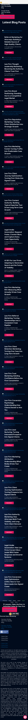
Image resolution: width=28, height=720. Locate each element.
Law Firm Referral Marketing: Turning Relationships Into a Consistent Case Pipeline (12, 320)
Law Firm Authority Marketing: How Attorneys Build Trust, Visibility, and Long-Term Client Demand (13, 519)
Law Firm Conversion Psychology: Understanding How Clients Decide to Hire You (13, 405)
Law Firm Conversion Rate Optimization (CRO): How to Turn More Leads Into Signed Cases (13, 582)
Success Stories (5, 4)
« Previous (4, 600)
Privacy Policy (4, 638)
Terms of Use (4, 636)
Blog (2, 7)
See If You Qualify (6, 6)
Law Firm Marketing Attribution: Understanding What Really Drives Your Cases (12, 461)
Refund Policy (4, 640)
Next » (16, 602)
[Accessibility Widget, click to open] (25, 717)
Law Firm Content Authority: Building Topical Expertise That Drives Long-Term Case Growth (13, 205)
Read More (9, 52)
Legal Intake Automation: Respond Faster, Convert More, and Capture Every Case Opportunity (13, 234)
